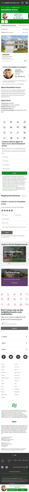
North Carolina (17, 372)
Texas (15, 383)
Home (2, 7)
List (27, 32)
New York (16, 369)
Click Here (24, 478)
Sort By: (3, 32)
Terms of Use (14, 190)
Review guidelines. (5, 237)
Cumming (7, 7)
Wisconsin (16, 394)
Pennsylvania (17, 375)
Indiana (2, 389)
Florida (2, 380)
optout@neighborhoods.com (8, 187)
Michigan (3, 397)
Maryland (3, 391)
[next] (26, 44)
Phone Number (6, 168)
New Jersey (16, 366)
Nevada (16, 364)
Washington (16, 389)
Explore (4, 349)
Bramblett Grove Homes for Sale (8, 25)
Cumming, (3, 12)
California (3, 366)
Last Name (5, 160)
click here (6, 431)
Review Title (5, 222)
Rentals (19, 460)
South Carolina (17, 377)
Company (4, 336)
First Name (5, 156)
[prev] (2, 44)
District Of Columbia (5, 377)
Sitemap (15, 460)
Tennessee (16, 380)
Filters (26, 29)
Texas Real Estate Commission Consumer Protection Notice (14, 476)
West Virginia (16, 391)
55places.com (25, 460)
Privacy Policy (5, 190)
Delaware (3, 375)
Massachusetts (4, 394)
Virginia (15, 386)
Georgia (9, 12)
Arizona (2, 364)
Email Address (6, 164)
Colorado (3, 369)
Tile (24, 32)
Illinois (2, 386)
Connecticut (3, 372)
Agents (4, 343)
